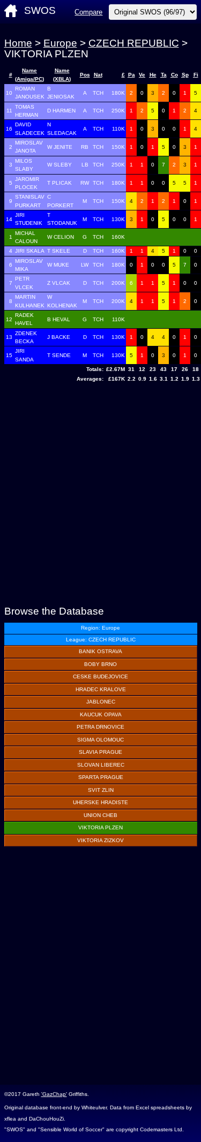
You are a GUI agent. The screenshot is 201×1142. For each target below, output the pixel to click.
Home (18, 43)
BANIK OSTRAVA (100, 651)
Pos (85, 75)
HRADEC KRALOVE (101, 689)
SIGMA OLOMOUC (100, 740)
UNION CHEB (100, 815)
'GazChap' (54, 1094)
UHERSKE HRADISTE (100, 802)
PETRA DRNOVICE (100, 727)
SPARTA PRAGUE (100, 777)
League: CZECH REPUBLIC (101, 639)
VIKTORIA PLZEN (100, 827)
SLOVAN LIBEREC (100, 765)
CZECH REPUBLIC (133, 43)
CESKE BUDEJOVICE (100, 676)
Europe (60, 43)
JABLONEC (100, 702)
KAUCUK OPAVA (101, 714)
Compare (88, 12)
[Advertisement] (100, 495)
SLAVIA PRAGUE (100, 752)
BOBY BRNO (100, 664)
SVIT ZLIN (101, 790)
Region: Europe (100, 628)
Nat (98, 75)
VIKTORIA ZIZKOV (100, 840)
